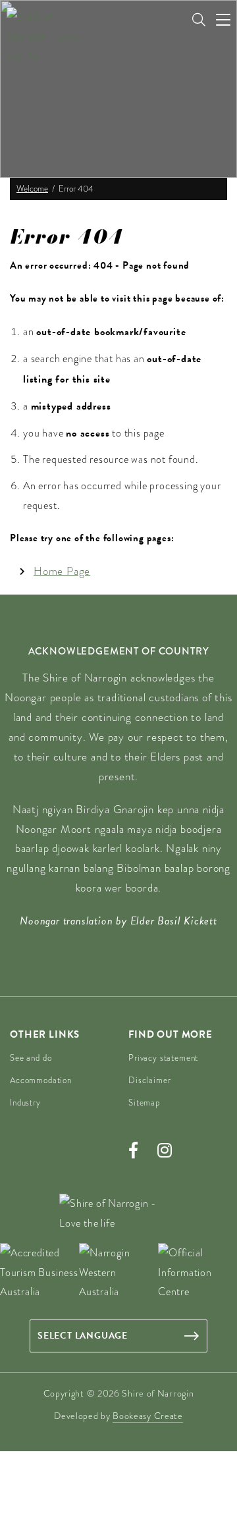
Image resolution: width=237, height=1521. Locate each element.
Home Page (62, 571)
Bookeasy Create (148, 1415)
